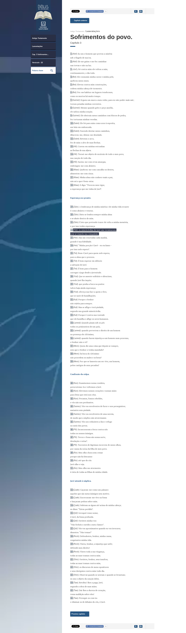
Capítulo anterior (80, 20)
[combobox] (43, 38)
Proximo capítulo (78, 614)
